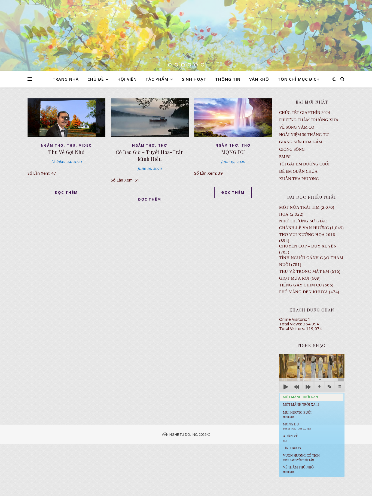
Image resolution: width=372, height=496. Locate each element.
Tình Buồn (292, 448)
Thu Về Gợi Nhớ (66, 152)
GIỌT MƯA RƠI (294, 278)
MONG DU (297, 426)
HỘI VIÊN (127, 79)
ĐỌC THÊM (66, 192)
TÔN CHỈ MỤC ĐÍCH (299, 79)
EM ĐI (285, 157)
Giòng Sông (292, 149)
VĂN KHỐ (259, 79)
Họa (284, 214)
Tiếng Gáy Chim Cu (300, 285)
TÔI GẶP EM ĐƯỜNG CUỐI (304, 164)
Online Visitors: (293, 319)
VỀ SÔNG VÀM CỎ (296, 127)
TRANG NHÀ (66, 79)
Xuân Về (290, 438)
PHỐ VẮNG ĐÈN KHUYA (303, 292)
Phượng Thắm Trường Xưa (309, 120)
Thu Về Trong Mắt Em (304, 271)
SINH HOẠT (194, 79)
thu (71, 145)
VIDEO (85, 145)
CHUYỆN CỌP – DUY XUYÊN (308, 246)
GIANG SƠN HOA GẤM (300, 142)
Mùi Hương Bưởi (297, 414)
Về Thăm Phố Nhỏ (298, 469)
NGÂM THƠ (52, 145)
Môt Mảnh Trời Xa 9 (300, 397)
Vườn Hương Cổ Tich (301, 457)
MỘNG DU (233, 152)
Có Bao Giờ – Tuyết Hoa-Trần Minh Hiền (150, 155)
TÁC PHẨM (156, 79)
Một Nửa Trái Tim (299, 207)
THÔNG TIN (227, 79)
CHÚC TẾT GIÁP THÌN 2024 (304, 112)
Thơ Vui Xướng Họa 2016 (307, 234)
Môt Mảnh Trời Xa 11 (301, 405)
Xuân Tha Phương (299, 179)
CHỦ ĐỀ (95, 79)
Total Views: (291, 323)
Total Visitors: (292, 328)
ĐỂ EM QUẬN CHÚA (298, 171)
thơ (162, 145)
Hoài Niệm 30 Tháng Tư (304, 134)
